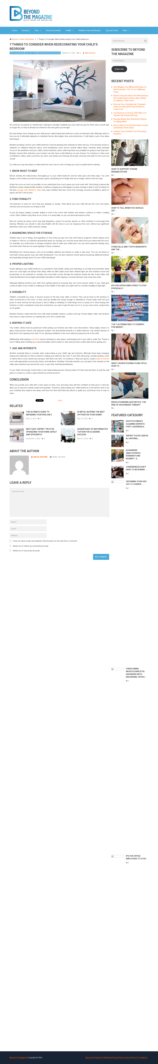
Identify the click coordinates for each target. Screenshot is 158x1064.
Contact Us (99, 1057)
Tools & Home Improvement (49, 53)
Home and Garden (53, 30)
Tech (37, 30)
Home (14, 30)
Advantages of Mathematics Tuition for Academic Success (92, 432)
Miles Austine (90, 53)
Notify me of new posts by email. (26, 551)
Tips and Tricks (112, 30)
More (125, 30)
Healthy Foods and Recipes (90, 30)
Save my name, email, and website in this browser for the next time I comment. (45, 541)
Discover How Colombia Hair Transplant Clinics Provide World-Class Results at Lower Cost (129, 106)
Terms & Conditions (139, 1057)
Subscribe (119, 69)
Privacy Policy (123, 1057)
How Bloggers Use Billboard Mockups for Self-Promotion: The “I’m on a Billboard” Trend (130, 89)
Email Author (58, 457)
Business (26, 30)
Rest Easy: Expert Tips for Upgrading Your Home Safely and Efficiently (41, 432)
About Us (89, 1057)
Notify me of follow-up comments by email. (31, 546)
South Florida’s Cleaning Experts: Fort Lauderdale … (136, 424)
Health (68, 30)
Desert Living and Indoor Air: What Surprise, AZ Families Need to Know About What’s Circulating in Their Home (130, 98)
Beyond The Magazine (19, 1057)
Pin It (60, 400)
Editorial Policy (111, 1057)
